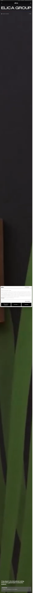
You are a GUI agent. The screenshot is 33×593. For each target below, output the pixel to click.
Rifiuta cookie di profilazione (6, 304)
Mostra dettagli (27, 301)
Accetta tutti (26, 304)
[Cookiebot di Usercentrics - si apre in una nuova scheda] (25, 287)
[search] (30, 3)
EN (2, 0)
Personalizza (16, 304)
